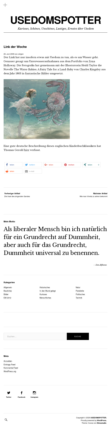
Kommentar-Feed (11, 367)
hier (26, 150)
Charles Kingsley (90, 69)
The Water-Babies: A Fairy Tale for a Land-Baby (43, 69)
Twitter (8, 397)
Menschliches (45, 297)
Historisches (45, 287)
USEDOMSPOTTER (55, 20)
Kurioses (43, 294)
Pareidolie (80, 290)
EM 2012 (7, 297)
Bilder (6, 294)
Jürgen (21, 54)
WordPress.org (10, 371)
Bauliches (8, 290)
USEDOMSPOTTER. (98, 417)
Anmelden (8, 361)
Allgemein (8, 287)
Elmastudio (101, 423)
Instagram (34, 397)
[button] (13, 164)
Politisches (80, 294)
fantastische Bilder (37, 73)
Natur (78, 287)
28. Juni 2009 (9, 54)
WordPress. (102, 420)
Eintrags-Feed (9, 364)
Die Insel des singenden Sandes (17, 195)
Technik (79, 297)
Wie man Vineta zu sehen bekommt (93, 195)
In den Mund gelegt (48, 290)
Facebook (21, 397)
